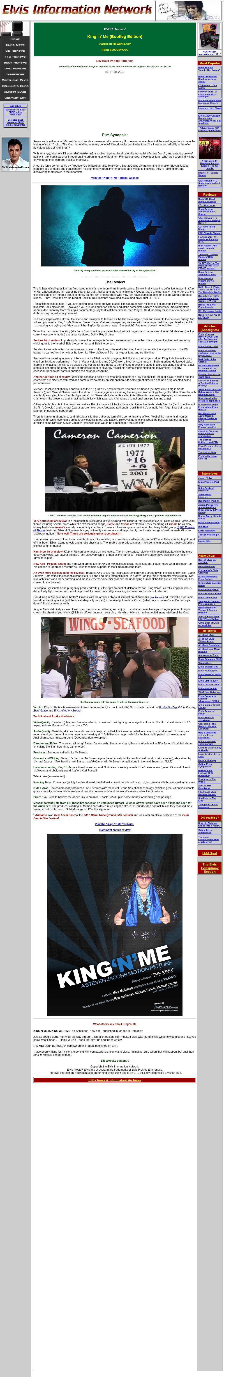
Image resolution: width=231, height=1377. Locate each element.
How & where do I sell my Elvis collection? (207, 735)
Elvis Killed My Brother (67, 710)
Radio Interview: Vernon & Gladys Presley (207, 610)
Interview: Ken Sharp (209, 108)
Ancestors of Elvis (208, 655)
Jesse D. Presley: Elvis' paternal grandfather (208, 433)
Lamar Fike (204, 541)
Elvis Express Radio (209, 593)
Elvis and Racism (208, 667)
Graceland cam (206, 566)
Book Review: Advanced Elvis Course (207, 211)
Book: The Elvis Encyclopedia (207, 305)
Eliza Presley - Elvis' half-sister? (209, 447)
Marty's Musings (207, 760)
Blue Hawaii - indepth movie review (206, 281)
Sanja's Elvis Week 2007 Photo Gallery (208, 617)
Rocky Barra (205, 516)
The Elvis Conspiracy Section (210, 868)
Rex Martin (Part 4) (208, 501)
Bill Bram (203, 526)
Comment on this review (114, 830)
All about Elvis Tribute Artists (206, 640)
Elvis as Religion (207, 670)
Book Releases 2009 (209, 659)
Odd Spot (209, 853)
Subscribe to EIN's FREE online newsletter (15, 112)
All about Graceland (209, 645)
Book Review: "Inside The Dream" (209, 68)
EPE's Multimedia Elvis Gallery (207, 577)
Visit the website (114, 824)
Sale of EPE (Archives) (204, 786)
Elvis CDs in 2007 (208, 680)
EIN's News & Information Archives (114, 1080)
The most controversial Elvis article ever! (208, 839)
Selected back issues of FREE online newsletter (15, 122)
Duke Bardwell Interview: (206, 489)
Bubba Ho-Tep (168, 707)
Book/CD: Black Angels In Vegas (207, 200)
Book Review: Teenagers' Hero (207, 273)
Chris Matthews (206, 530)
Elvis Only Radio (207, 597)
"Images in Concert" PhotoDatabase (209, 602)
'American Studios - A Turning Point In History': (209, 383)
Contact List (204, 663)
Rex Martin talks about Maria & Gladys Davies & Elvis (207, 417)
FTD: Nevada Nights (209, 233)
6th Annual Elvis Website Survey (207, 793)
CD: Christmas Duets (209, 311)
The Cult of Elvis (207, 452)
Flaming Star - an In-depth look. (209, 375)
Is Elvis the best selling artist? (207, 742)
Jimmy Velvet (205, 478)
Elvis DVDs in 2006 (208, 684)
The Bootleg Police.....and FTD (208, 440)
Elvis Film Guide (207, 688)
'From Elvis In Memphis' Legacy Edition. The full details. (209, 165)
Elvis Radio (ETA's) (208, 589)
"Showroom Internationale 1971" (210, 52)
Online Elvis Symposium (205, 765)
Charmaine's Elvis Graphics (208, 571)
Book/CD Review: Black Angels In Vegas (207, 79)
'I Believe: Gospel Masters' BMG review (208, 257)
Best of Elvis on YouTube (207, 561)
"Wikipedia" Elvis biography (208, 805)
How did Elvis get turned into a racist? (209, 824)
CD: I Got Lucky (206, 205)
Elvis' (36, 710)
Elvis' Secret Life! (208, 346)
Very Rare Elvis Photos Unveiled (207, 425)
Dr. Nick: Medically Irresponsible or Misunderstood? (208, 368)
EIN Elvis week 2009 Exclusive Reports (209, 101)
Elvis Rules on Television (206, 718)
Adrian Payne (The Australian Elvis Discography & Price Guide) (209, 509)
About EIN (15, 106)
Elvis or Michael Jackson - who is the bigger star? (209, 353)
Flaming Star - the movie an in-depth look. (208, 239)
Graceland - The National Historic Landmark (207, 726)
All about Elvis (206, 635)
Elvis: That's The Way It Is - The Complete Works (209, 289)
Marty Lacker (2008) (209, 522)
